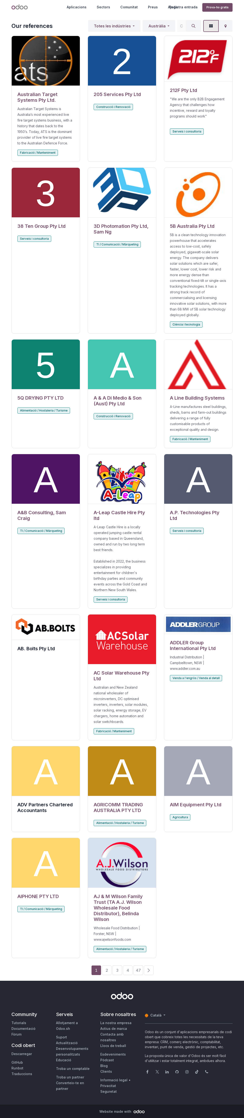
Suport (61, 1037)
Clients (106, 1071)
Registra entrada (183, 7)
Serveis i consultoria (187, 131)
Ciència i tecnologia (186, 324)
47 (138, 970)
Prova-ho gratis (217, 7)
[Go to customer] (46, 61)
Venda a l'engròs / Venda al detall (196, 678)
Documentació (23, 1029)
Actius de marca (113, 1029)
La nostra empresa (116, 1023)
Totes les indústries (112, 26)
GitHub (17, 1062)
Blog (104, 1066)
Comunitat (129, 7)
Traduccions (21, 1074)
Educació (63, 1060)
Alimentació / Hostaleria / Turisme (44, 410)
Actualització (67, 1043)
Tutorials (18, 1023)
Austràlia (157, 26)
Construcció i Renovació (113, 107)
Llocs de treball (113, 1046)
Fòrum (16, 1034)
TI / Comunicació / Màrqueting (117, 244)
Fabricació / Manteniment (38, 152)
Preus (153, 7)
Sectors (103, 7)
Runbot (17, 1068)
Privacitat (108, 1086)
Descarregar (21, 1054)
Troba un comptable (73, 1069)
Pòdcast (107, 1060)
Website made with (115, 1111)
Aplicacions (76, 7)
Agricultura (180, 817)
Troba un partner (70, 1077)
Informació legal (113, 1080)
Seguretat (108, 1091)
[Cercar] (193, 26)
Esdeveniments (113, 1054)
